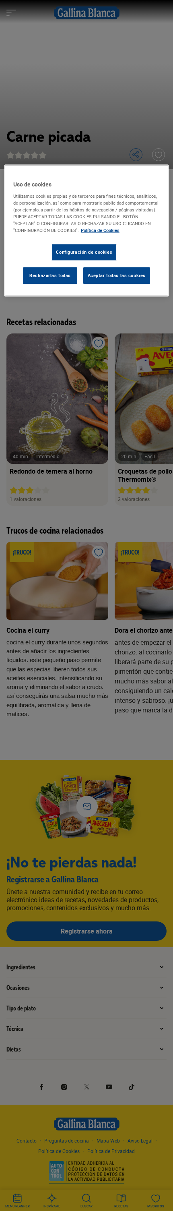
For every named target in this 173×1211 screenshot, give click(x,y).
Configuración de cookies (84, 252)
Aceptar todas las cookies (117, 275)
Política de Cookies (100, 230)
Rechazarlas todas (50, 275)
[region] (86, 230)
